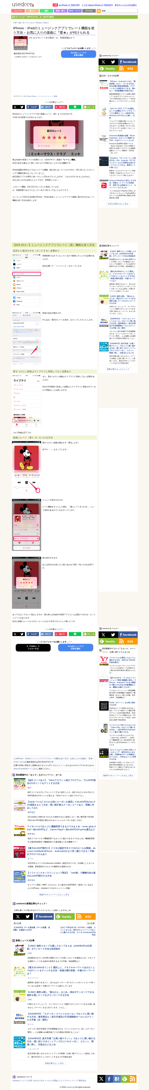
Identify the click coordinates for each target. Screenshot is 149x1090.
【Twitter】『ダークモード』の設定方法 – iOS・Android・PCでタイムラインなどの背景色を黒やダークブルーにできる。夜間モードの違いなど (122, 162)
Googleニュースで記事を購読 (78, 54)
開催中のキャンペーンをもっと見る (54, 895)
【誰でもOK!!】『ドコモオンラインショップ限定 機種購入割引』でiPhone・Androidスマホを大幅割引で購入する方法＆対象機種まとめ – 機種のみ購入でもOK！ (122, 682)
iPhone (33, 96)
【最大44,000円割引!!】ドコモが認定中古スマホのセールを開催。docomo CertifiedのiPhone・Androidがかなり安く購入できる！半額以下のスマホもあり (61, 851)
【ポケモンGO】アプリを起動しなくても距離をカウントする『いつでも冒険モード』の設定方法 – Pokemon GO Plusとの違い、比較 (122, 113)
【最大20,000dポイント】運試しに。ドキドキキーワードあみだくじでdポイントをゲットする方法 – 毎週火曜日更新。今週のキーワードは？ (61, 970)
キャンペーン (33, 978)
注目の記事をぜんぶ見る (118, 204)
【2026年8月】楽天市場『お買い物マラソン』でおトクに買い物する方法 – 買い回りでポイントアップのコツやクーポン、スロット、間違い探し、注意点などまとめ (61, 1041)
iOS (24, 96)
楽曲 (55, 96)
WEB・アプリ (75, 11)
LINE (30, 953)
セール (30, 859)
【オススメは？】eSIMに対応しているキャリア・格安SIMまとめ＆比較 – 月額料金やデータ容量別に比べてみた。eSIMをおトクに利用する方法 (122, 754)
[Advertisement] (76, 77)
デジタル (89, 11)
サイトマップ (71, 1081)
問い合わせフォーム (57, 765)
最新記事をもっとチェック (118, 369)
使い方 (21, 23)
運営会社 (82, 1081)
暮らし (32, 11)
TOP (15, 23)
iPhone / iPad (41, 23)
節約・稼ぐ (60, 11)
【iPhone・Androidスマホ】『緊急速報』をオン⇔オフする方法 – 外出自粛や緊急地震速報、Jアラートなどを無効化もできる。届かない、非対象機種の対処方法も (122, 86)
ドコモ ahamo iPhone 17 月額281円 (97, 5)
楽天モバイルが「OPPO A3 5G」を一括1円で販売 (33, 17)
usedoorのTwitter (78, 765)
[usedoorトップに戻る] (23, 5)
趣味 (46, 11)
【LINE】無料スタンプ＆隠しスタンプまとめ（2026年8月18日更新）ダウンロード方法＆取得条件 (122, 253)
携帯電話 (31, 812)
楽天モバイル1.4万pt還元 (126, 5)
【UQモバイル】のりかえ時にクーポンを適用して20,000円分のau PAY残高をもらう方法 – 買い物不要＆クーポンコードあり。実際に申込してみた (61, 805)
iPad (28, 96)
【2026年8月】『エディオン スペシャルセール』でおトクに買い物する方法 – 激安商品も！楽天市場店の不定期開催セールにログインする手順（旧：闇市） (60, 1016)
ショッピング (33, 1049)
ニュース (18, 11)
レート (50, 96)
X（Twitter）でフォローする (33, 647)
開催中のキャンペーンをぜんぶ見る (118, 775)
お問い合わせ (33, 1081)
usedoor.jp (70, 1087)
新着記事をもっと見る (54, 1063)
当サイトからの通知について (53, 1081)
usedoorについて (19, 1081)
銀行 (29, 788)
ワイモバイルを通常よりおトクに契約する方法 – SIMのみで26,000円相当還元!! (122, 660)
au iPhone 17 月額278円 (69, 5)
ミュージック (42, 96)
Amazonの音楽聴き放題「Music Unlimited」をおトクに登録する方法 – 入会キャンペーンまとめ (122, 138)
